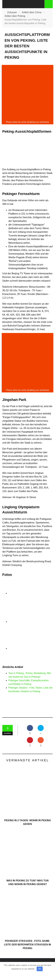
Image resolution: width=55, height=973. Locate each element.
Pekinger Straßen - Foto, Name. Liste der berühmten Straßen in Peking (27, 944)
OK (39, 969)
